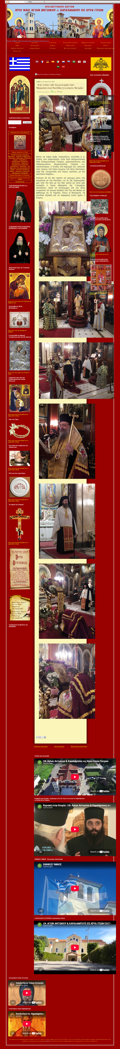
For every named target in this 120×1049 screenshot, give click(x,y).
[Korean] (84, 63)
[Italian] (58, 63)
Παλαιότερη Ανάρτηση (79, 746)
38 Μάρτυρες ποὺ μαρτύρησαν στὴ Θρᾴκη (20, 168)
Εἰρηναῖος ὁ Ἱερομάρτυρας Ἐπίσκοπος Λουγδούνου (20, 161)
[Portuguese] (73, 63)
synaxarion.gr (20, 182)
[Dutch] (63, 63)
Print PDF (57, 92)
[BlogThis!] (40, 737)
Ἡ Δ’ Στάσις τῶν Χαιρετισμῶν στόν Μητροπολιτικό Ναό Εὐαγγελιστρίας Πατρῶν (59, 86)
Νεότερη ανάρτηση (40, 746)
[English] (36, 63)
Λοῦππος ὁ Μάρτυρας (23, 156)
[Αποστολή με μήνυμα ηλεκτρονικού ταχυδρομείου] (37, 737)
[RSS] (9, 1041)
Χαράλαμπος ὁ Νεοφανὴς (20, 173)
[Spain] (52, 63)
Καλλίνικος (23, 166)
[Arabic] (58, 69)
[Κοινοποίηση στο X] (42, 737)
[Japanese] (79, 63)
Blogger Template (53, 1047)
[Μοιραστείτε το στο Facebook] (45, 737)
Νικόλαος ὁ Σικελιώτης (22, 171)
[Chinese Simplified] (63, 69)
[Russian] (68, 63)
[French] (42, 63)
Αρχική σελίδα (59, 746)
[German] (47, 63)
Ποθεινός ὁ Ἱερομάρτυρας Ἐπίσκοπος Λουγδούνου (19, 164)
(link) (47, 1041)
